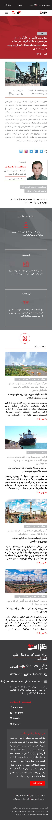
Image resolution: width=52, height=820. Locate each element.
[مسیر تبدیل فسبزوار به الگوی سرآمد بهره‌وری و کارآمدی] (26, 511)
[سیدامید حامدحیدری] (37, 170)
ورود (20, 4)
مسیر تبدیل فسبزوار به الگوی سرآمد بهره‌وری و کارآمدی (29, 540)
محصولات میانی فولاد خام (34, 191)
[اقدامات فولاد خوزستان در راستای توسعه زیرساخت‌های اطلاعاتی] (26, 364)
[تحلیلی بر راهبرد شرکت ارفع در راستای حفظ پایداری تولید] (26, 581)
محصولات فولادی (28, 187)
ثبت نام (7, 4)
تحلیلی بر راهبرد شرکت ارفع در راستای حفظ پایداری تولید (26, 610)
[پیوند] (43, 13)
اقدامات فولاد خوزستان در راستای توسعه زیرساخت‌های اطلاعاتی (27, 396)
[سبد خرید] (18, 13)
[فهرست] (6, 13)
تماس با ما (37, 783)
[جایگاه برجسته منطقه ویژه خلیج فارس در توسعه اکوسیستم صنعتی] (26, 437)
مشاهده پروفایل (15, 178)
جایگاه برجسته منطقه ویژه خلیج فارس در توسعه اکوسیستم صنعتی (27, 469)
